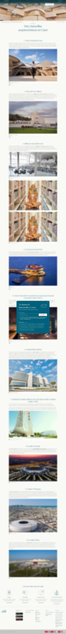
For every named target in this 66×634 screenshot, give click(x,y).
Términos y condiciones (43, 317)
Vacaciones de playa (24, 329)
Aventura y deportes (32, 324)
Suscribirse (43, 314)
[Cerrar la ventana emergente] (48, 302)
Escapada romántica (24, 326)
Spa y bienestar (33, 326)
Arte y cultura (23, 324)
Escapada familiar (41, 324)
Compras (32, 329)
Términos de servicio (27, 319)
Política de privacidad (33, 317)
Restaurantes (41, 326)
